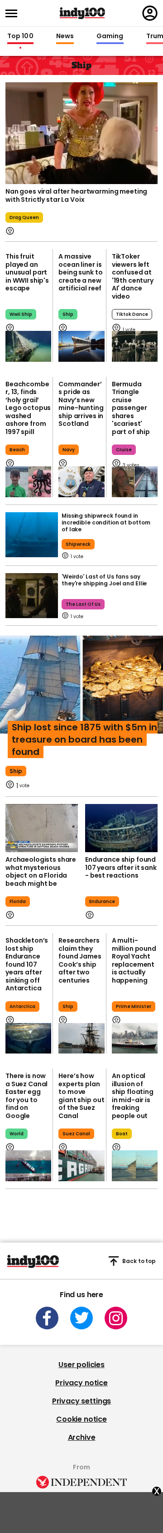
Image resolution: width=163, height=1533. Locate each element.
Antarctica (22, 1006)
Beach (17, 449)
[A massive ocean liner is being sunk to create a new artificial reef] (81, 346)
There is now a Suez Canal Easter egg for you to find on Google (26, 1095)
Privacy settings (81, 1401)
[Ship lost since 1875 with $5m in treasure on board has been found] (81, 690)
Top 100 (20, 36)
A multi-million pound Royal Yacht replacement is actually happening (134, 960)
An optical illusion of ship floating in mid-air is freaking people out (132, 1095)
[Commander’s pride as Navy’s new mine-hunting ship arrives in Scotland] (81, 481)
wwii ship (21, 314)
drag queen (24, 217)
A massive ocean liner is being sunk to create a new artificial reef (80, 272)
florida (18, 901)
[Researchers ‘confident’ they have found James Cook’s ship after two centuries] (81, 1038)
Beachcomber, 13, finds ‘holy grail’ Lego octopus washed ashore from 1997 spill (28, 408)
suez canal (76, 1133)
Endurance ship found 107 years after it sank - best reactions (121, 867)
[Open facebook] (47, 1318)
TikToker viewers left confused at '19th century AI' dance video (132, 276)
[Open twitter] (81, 1318)
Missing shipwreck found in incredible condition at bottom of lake (106, 522)
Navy (68, 449)
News (65, 36)
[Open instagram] (116, 1318)
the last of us (83, 604)
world (17, 1133)
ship (67, 314)
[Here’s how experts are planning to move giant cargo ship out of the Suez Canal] (81, 1165)
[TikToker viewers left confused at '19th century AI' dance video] (135, 346)
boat (122, 1133)
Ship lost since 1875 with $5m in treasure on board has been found (84, 739)
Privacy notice (81, 1383)
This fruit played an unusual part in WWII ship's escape (27, 272)
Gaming (110, 36)
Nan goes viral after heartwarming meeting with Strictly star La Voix (76, 195)
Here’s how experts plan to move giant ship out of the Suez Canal (81, 1095)
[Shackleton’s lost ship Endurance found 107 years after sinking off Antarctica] (28, 1038)
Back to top (139, 1261)
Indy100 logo (82, 13)
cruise (124, 449)
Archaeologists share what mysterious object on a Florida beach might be (40, 871)
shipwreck (78, 544)
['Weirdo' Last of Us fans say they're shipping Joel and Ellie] (31, 595)
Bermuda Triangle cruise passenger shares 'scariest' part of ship (131, 408)
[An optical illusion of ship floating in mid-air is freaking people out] (135, 1165)
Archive (82, 1437)
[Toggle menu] (14, 13)
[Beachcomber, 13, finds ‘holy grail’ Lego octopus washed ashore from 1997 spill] (28, 481)
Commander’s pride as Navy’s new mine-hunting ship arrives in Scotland (80, 404)
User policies (81, 1364)
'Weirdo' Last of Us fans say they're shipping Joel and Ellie (104, 580)
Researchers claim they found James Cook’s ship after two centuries (79, 960)
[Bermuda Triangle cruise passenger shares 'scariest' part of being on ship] (135, 481)
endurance (102, 901)
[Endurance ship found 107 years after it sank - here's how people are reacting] (121, 828)
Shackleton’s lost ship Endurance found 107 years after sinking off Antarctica (26, 964)
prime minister (133, 1006)
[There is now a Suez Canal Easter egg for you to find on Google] (28, 1165)
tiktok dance (132, 314)
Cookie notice (81, 1419)
